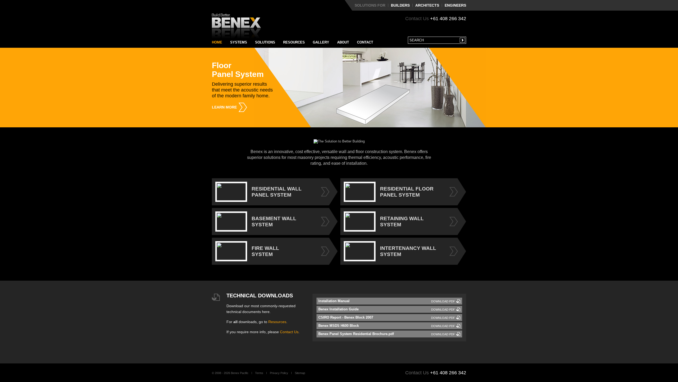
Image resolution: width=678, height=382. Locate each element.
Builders (400, 5)
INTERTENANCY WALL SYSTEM (408, 251)
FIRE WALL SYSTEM (265, 251)
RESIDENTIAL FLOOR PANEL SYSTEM (407, 192)
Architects (427, 5)
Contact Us (289, 332)
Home (217, 42)
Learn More (224, 107)
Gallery (321, 42)
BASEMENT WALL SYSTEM (274, 221)
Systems (238, 42)
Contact (365, 42)
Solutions (265, 42)
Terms (259, 373)
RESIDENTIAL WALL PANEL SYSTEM (277, 192)
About (343, 42)
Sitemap (300, 373)
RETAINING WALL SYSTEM (402, 221)
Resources (294, 42)
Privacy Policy (279, 373)
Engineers (455, 5)
